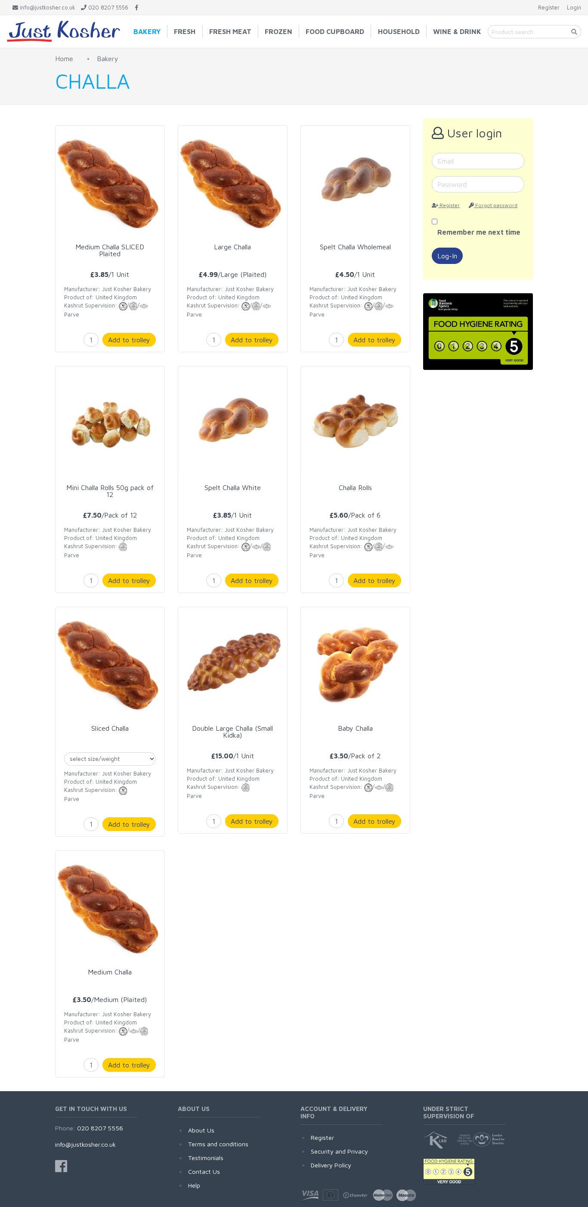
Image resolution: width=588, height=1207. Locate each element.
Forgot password (495, 205)
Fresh (184, 31)
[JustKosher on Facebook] (136, 7)
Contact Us (204, 1171)
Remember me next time (478, 232)
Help (194, 1185)
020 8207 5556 (100, 1128)
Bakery (147, 31)
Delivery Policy (331, 1165)
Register (449, 205)
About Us (201, 1130)
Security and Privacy (339, 1151)
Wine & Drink (457, 31)
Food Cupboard (335, 31)
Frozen (278, 31)
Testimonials (205, 1157)
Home (64, 58)
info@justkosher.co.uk (85, 1144)
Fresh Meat (230, 31)
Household (399, 31)
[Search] (574, 31)
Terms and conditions (218, 1144)
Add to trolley (129, 340)
